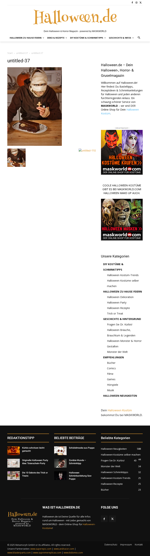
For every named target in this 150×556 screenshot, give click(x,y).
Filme (110, 373)
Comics (111, 368)
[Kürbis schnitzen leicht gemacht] (13, 450)
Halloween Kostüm (120, 410)
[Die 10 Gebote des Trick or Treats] (13, 475)
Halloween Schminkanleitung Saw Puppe (80, 475)
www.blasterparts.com (19, 552)
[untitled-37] (34, 144)
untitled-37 (22, 53)
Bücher (111, 363)
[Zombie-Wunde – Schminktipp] (60, 463)
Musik (110, 390)
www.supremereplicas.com (47, 552)
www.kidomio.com (73, 552)
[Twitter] (140, 3)
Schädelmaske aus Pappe (81, 448)
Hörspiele (112, 384)
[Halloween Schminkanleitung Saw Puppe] (60, 475)
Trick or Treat (115, 313)
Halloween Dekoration (120, 297)
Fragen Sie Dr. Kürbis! (119, 324)
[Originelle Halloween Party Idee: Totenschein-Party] (13, 463)
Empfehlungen (113, 357)
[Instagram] (136, 3)
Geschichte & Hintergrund (122, 319)
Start (10, 53)
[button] (139, 38)
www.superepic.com (40, 548)
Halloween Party (116, 302)
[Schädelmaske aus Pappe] (60, 450)
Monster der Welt (117, 352)
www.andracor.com (64, 548)
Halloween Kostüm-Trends (123, 275)
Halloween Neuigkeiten (120, 395)
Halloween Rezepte (118, 308)
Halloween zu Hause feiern (122, 291)
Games (111, 379)
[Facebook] (132, 3)
